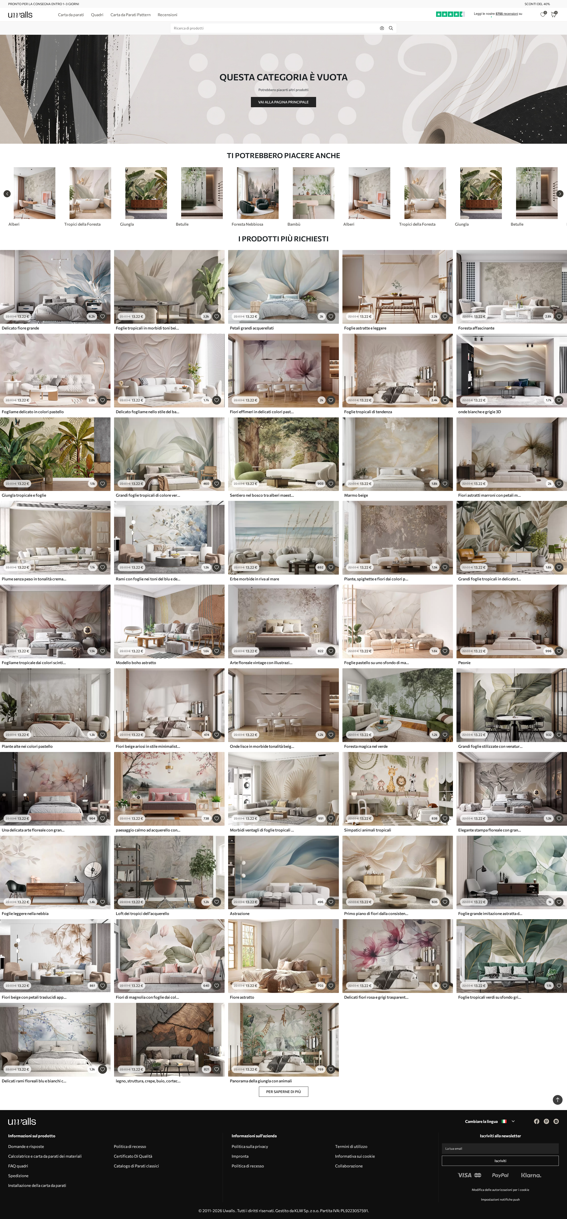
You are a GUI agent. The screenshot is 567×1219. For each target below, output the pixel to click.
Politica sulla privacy (250, 1146)
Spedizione (18, 1175)
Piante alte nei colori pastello (27, 746)
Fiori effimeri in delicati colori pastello (262, 411)
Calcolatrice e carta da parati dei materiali (45, 1156)
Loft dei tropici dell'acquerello (142, 913)
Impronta (240, 1156)
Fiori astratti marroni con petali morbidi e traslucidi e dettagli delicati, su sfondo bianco (490, 495)
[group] (34, 197)
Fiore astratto (242, 997)
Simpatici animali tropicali (367, 830)
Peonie (464, 662)
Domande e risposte (26, 1146)
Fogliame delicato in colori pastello (33, 411)
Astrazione (239, 913)
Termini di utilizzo (351, 1146)
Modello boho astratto (136, 662)
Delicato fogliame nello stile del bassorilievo (148, 411)
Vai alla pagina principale (283, 102)
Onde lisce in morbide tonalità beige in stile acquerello (262, 746)
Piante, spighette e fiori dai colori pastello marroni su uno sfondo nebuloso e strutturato (376, 578)
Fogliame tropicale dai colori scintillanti (34, 662)
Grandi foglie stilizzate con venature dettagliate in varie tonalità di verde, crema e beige (490, 746)
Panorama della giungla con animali (261, 1080)
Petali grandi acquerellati (252, 328)
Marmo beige (356, 495)
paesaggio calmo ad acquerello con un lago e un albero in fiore (148, 830)
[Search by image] (382, 28)
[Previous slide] (7, 193)
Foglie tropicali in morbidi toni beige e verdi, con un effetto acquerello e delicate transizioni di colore (148, 328)
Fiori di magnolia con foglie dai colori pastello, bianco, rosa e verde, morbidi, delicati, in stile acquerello (148, 997)
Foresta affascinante (476, 328)
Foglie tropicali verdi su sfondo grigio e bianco (490, 997)
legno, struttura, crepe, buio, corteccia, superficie (148, 1080)
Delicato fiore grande (20, 328)
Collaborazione (349, 1165)
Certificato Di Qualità (133, 1156)
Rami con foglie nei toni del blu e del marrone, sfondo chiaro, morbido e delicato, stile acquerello (148, 578)
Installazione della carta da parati (37, 1185)
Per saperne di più (283, 1091)
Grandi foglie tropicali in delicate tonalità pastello (490, 578)
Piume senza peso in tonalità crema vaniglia (34, 578)
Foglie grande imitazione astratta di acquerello (490, 913)
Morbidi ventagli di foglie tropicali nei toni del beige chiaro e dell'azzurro (262, 830)
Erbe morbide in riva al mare (254, 578)
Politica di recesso (130, 1146)
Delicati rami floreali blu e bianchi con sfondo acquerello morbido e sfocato (34, 1080)
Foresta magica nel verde (366, 746)
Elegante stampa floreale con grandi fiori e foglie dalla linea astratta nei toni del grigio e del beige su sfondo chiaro (490, 830)
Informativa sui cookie (355, 1156)
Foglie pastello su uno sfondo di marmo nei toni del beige (376, 662)
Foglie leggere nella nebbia (25, 913)
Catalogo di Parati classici (136, 1165)
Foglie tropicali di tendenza (368, 411)
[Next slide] (559, 193)
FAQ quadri (18, 1165)
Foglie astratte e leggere (365, 328)
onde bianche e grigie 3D (479, 411)
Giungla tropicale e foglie (24, 495)
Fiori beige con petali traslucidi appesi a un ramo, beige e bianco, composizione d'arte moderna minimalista (34, 997)
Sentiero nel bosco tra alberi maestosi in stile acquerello (262, 495)
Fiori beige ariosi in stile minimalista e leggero (148, 746)
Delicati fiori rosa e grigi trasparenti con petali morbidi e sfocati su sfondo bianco (376, 997)
